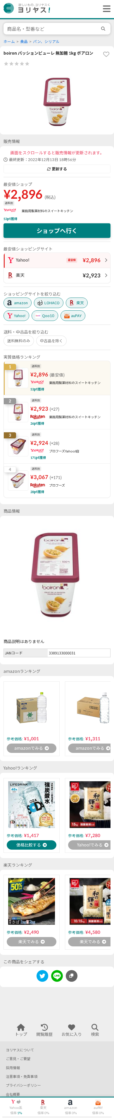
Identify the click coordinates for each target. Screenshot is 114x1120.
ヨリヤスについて (20, 1050)
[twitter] (42, 977)
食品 (24, 41)
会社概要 (13, 1094)
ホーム (9, 41)
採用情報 (13, 1068)
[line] (57, 977)
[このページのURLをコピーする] (71, 976)
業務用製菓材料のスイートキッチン (47, 211)
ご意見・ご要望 (18, 1059)
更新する (59, 169)
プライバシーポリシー (23, 1085)
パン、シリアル (46, 41)
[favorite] (106, 54)
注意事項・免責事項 (21, 1076)
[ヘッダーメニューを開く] (105, 9)
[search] (104, 28)
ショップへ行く (57, 230)
